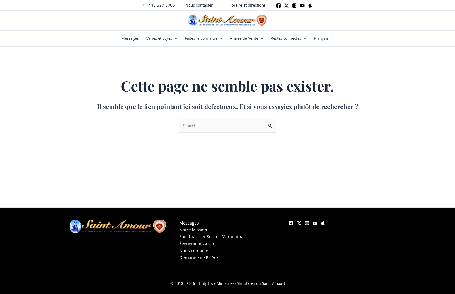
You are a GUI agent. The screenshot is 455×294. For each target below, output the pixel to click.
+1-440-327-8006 (158, 5)
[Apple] (310, 5)
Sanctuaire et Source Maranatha (211, 237)
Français (321, 38)
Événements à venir (198, 244)
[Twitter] (286, 5)
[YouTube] (315, 223)
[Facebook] (278, 5)
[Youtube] (302, 5)
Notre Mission (193, 230)
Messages (130, 38)
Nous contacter (194, 250)
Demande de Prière (198, 258)
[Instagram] (294, 5)
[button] (199, 5)
